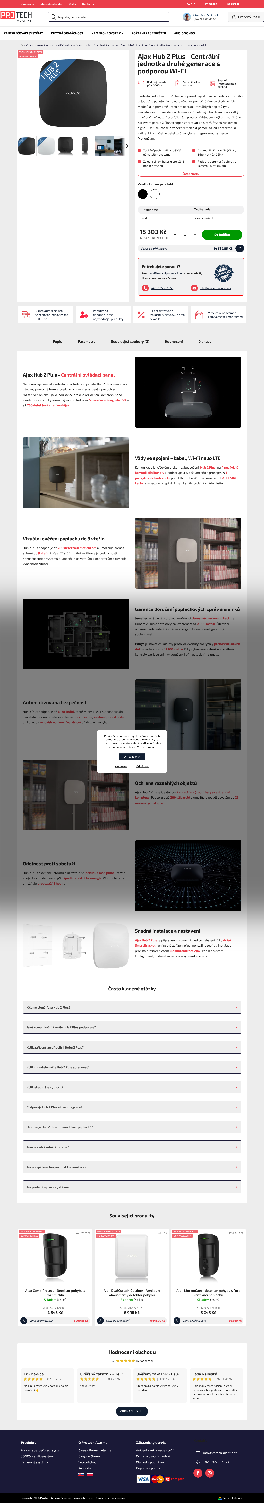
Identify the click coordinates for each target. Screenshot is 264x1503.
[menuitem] (23, 33)
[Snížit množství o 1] (175, 235)
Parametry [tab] (86, 341)
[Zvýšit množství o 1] (195, 235)
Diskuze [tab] (204, 341)
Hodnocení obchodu (132, 1352)
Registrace (232, 3)
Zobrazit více (132, 1411)
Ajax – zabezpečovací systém (41, 1450)
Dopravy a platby (148, 1468)
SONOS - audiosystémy (37, 1456)
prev (20, 1281)
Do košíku (222, 234)
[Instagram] (209, 1473)
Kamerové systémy (34, 1462)
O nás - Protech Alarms (94, 1450)
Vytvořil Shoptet (233, 1497)
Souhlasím (134, 756)
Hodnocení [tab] (174, 341)
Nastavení (121, 766)
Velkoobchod (87, 1462)
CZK (190, 3)
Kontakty (88, 3)
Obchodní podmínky (150, 1462)
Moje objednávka (51, 3)
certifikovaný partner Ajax (166, 273)
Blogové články (89, 1456)
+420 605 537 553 (162, 288)
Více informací (146, 746)
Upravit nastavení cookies (110, 1497)
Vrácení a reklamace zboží (154, 1450)
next (244, 1281)
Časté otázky (191, 173)
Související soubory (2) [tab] (130, 341)
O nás (72, 3)
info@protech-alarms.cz (215, 288)
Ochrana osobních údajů (153, 1456)
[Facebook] (197, 1473)
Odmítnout (142, 766)
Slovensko (27, 3)
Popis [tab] (57, 341)
